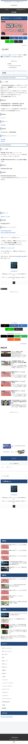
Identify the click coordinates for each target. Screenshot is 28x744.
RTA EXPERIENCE (13, 67)
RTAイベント (4, 288)
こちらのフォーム (5, 54)
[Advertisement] (14, 307)
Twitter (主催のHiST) (5, 230)
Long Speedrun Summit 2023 (15, 65)
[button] (18, 41)
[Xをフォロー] (7, 336)
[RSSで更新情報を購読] (14, 339)
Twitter (2, 141)
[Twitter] (14, 283)
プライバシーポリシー (14, 739)
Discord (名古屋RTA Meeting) (7, 232)
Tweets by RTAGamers (6, 716)
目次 (12, 61)
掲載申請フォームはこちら (7, 247)
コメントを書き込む (14, 463)
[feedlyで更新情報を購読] (20, 336)
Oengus (2, 125)
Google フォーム (4, 216)
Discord (2, 139)
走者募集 (9, 63)
